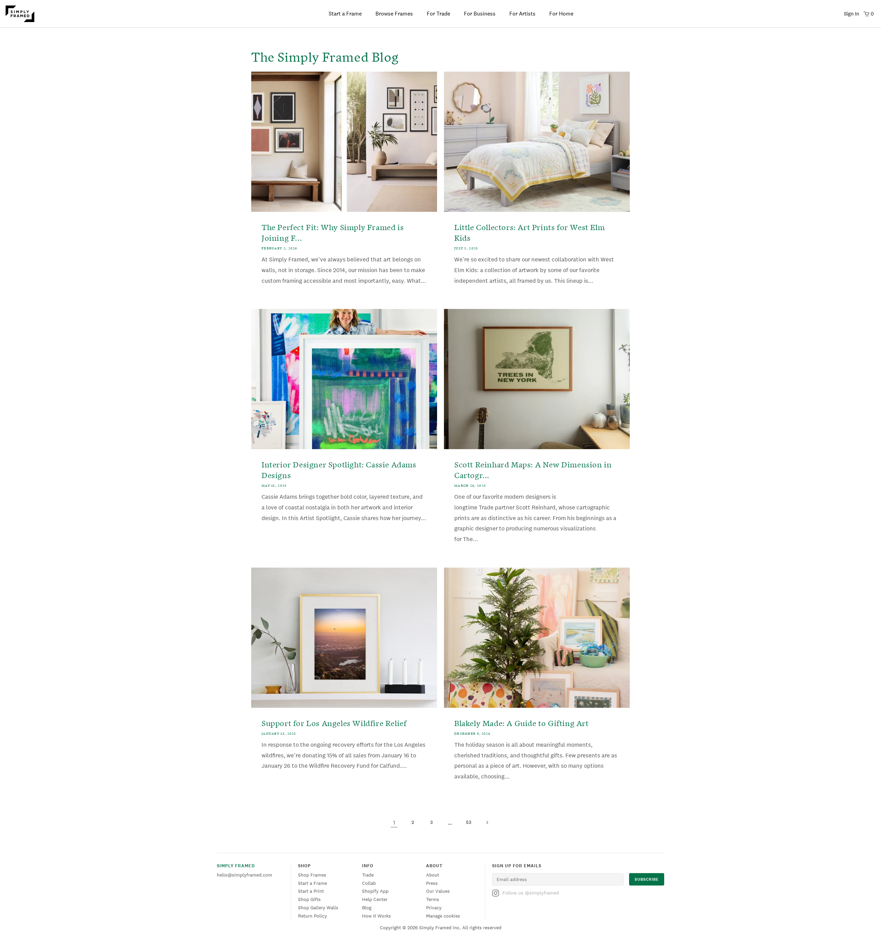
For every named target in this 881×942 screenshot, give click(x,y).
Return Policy (312, 916)
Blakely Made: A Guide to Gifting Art (521, 722)
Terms (432, 899)
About (432, 875)
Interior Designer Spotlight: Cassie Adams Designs (339, 469)
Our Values (438, 891)
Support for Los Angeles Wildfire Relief (334, 722)
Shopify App (375, 891)
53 (468, 822)
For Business (480, 13)
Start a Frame (345, 13)
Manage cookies (443, 916)
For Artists (522, 13)
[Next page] (487, 822)
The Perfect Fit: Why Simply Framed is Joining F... (333, 231)
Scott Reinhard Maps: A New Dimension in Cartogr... (533, 469)
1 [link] (394, 822)
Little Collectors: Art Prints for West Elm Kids (529, 231)
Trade (368, 875)
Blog (366, 907)
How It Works (376, 916)
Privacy (434, 907)
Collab (369, 883)
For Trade (438, 13)
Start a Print (311, 891)
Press (432, 883)
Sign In (851, 13)
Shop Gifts (309, 899)
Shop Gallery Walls (318, 907)
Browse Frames (394, 13)
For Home (561, 13)
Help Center (375, 899)
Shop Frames (312, 875)
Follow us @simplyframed (530, 893)
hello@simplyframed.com (244, 875)
